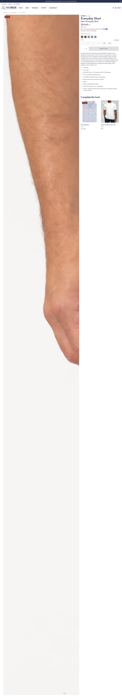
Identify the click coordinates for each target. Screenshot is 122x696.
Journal (10, 4)
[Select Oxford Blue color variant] (105, 131)
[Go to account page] (116, 8)
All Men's (5, 12)
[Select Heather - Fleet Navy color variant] (103, 131)
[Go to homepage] (9, 8)
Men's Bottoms (13, 12)
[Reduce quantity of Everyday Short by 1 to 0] (82, 49)
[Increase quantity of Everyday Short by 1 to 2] (86, 49)
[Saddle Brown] (82, 37)
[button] (86, 16)
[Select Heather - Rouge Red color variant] (106, 131)
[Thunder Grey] (92, 37)
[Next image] (9, 692)
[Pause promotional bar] (121, 1)
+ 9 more (114, 131)
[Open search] (113, 8)
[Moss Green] (85, 37)
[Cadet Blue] (95, 37)
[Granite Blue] (88, 37)
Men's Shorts (22, 12)
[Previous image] (6, 692)
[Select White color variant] (101, 131)
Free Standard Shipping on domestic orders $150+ (61, 1)
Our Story (4, 4)
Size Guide (116, 40)
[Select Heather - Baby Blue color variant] (110, 131)
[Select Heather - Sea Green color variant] (111, 131)
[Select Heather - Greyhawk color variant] (108, 131)
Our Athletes (17, 4)
